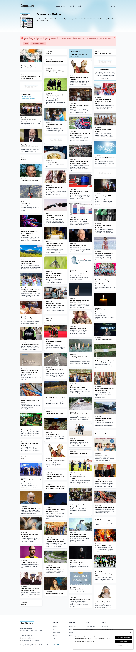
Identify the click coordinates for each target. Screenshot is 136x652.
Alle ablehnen (123, 641)
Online (80, 6)
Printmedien (56, 632)
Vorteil (55, 636)
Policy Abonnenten (91, 626)
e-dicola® (52, 644)
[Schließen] (130, 632)
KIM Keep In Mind (61, 644)
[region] (103, 639)
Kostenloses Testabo (38, 43)
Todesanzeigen (27, 97)
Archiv (72, 6)
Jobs (54, 639)
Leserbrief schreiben (29, 98)
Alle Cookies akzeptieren (123, 637)
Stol (54, 629)
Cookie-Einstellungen (123, 645)
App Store (105, 626)
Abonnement (60, 6)
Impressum (72, 626)
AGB (70, 629)
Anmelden (113, 6)
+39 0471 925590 (27, 635)
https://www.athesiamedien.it (30, 640)
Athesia (55, 626)
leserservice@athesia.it (28, 638)
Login (26, 43)
